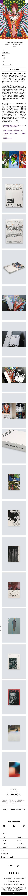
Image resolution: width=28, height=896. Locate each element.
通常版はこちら (7, 138)
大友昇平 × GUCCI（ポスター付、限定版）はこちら (14, 134)
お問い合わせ (15, 878)
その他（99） (6, 52)
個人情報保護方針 (8, 884)
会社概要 (22, 884)
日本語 (17, 865)
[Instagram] (16, 794)
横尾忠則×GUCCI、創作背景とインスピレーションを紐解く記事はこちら (14, 126)
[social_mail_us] (19, 794)
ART (4, 837)
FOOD (4, 844)
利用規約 (22, 878)
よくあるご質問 (7, 878)
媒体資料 (16, 884)
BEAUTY (5, 847)
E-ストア (5, 850)
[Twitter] (7, 794)
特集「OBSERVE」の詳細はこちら (12, 130)
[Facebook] (12, 794)
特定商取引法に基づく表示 (14, 881)
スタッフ (5, 854)
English (11, 865)
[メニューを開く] (2, 1)
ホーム (5, 834)
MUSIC (5, 840)
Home (3, 800)
